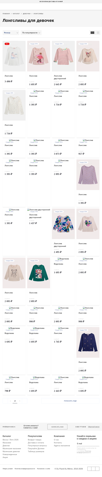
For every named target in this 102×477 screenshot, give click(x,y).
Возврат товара (34, 440)
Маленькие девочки (11, 451)
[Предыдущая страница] (5, 400)
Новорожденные (10, 454)
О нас (56, 440)
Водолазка (58, 264)
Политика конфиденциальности (25, 468)
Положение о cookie (43, 468)
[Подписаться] (98, 443)
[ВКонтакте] (89, 469)
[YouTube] (93, 469)
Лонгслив (9, 76)
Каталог (7, 436)
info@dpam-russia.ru (9, 426)
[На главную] (50, 7)
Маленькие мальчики (12, 448)
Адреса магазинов (62, 445)
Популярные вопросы (37, 445)
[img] (14, 56)
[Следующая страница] (24, 400)
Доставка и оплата (36, 443)
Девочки (6, 445)
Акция (5, 457)
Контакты (58, 443)
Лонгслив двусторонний (60, 77)
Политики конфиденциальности (84, 451)
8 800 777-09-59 (81, 427)
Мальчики (7, 443)
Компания (59, 436)
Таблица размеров (36, 451)
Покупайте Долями (36, 448)
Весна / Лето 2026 (10, 440)
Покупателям (35, 436)
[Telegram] (97, 469)
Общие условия (8, 468)
